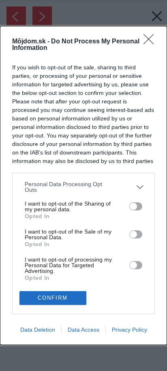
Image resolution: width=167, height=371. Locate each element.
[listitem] (83, 187)
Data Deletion (37, 329)
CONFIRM (53, 298)
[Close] (151, 41)
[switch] (135, 206)
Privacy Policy (129, 329)
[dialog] (83, 185)
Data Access (83, 329)
